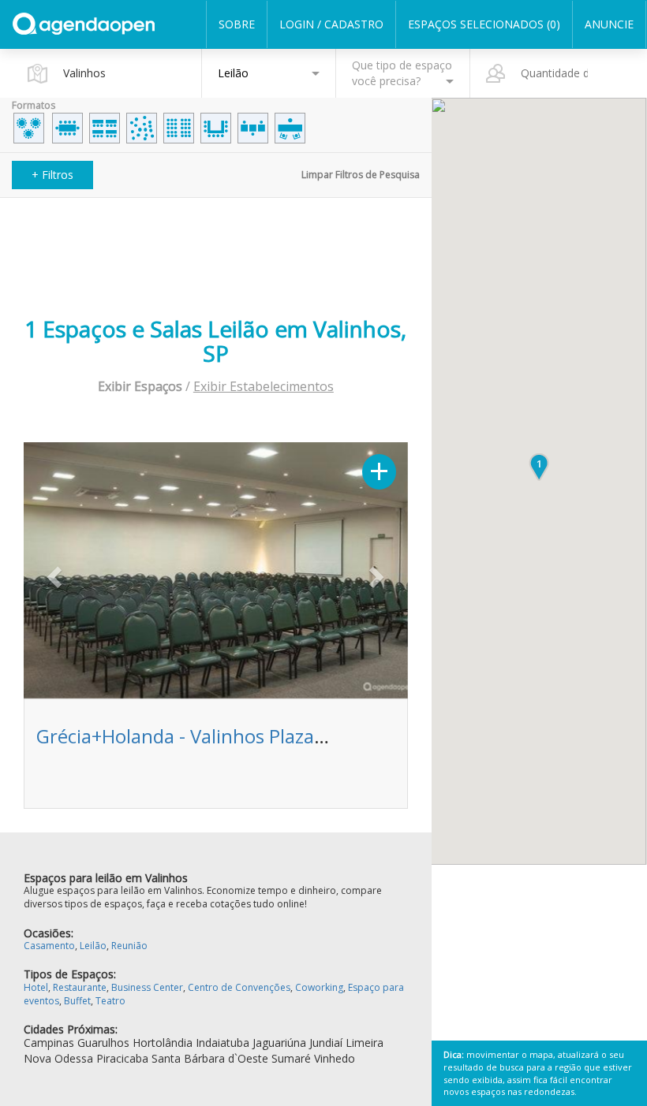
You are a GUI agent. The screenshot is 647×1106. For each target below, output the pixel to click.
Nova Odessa (58, 1058)
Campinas (49, 1042)
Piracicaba (122, 1058)
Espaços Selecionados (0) (484, 24)
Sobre (237, 24)
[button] (52, 572)
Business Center (147, 987)
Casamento (49, 945)
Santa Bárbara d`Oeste (209, 1058)
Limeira (364, 1042)
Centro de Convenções (239, 987)
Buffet (77, 1000)
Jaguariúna (279, 1042)
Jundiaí (325, 1042)
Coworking (319, 987)
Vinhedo (334, 1058)
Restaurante (80, 987)
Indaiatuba (222, 1042)
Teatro (110, 1000)
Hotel (36, 987)
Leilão (93, 945)
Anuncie (609, 24)
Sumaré (291, 1058)
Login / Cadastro (331, 24)
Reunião (129, 945)
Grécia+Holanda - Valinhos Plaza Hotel (201, 736)
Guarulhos (103, 1042)
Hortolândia (163, 1042)
